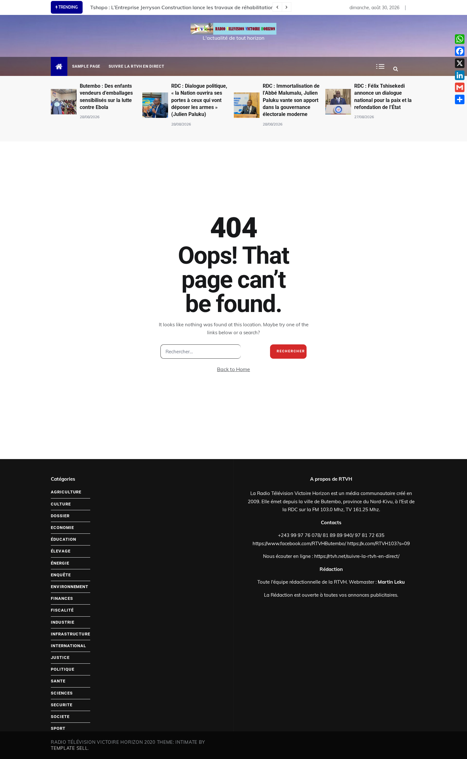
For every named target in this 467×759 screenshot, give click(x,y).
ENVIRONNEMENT (69, 586)
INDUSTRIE (62, 622)
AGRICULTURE (66, 492)
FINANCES (62, 598)
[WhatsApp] (460, 39)
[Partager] (460, 99)
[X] (460, 63)
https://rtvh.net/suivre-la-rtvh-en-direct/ (356, 556)
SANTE (58, 681)
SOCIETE (60, 716)
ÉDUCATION (63, 539)
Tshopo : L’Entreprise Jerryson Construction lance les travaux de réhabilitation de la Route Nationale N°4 (213, 7)
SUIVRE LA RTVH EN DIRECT (136, 66)
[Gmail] (460, 87)
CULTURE (61, 504)
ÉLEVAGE (60, 551)
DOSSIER (60, 515)
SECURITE (61, 704)
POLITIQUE (62, 669)
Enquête (61, 575)
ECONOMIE (62, 527)
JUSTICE (60, 657)
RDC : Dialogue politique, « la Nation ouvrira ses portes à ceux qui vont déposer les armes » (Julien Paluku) (199, 100)
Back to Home (233, 369)
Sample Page (86, 66)
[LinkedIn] (460, 75)
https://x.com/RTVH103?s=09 (378, 543)
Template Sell (69, 748)
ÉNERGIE (60, 563)
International (68, 645)
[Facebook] (460, 51)
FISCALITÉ (62, 610)
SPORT (58, 728)
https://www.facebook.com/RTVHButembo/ (299, 543)
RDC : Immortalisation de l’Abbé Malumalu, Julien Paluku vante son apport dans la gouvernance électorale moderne (291, 100)
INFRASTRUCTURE (70, 634)
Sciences (61, 693)
